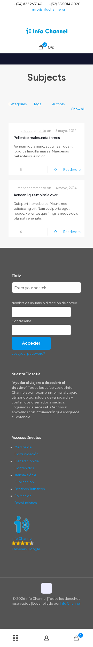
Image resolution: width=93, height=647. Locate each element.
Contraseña (21, 321)
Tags (37, 104)
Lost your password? (28, 353)
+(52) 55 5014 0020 (65, 4)
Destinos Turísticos (29, 489)
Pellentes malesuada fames (37, 137)
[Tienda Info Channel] (46, 31)
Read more (72, 169)
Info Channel (70, 603)
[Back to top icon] (46, 588)
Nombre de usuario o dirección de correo (44, 303)
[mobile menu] (86, 31)
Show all (77, 109)
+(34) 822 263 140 (28, 4)
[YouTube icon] (47, 15)
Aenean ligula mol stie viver (36, 194)
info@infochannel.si (48, 9)
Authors (58, 104)
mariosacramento (32, 130)
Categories (18, 104)
